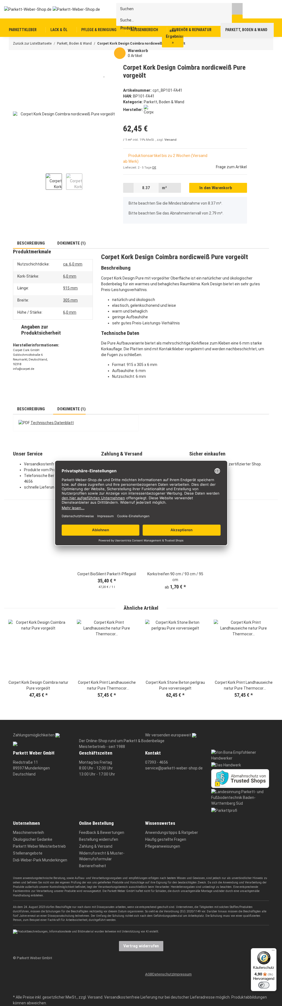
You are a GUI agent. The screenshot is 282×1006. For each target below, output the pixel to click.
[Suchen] (237, 8)
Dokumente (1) (71, 243)
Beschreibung (30, 243)
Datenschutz (162, 974)
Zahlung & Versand (95, 846)
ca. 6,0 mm (72, 264)
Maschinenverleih (28, 832)
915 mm (70, 288)
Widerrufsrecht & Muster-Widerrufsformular (101, 856)
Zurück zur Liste (25, 43)
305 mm (70, 300)
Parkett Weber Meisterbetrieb (39, 846)
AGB (148, 974)
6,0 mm (69, 276)
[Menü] (273, 951)
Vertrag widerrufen (141, 946)
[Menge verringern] (128, 188)
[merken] (104, 74)
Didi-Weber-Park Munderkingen (40, 860)
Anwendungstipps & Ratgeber (171, 832)
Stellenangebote (27, 853)
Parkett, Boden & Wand (164, 102)
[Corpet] (148, 110)
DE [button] (154, 167)
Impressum (182, 974)
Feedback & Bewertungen (101, 832)
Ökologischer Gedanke (32, 839)
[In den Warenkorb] (17, 60)
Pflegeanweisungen (162, 846)
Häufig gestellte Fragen (165, 839)
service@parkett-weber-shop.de (174, 768)
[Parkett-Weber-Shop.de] (47, 9)
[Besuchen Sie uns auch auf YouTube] (16, 981)
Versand (170, 140)
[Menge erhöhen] (175, 188)
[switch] (263, 985)
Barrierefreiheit (92, 866)
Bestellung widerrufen (98, 839)
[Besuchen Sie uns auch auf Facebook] (16, 972)
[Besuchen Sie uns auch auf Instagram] (16, 989)
